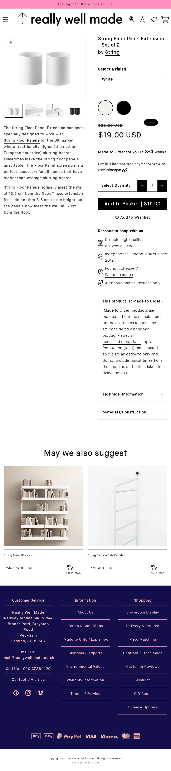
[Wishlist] (153, 19)
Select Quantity (116, 185)
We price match (119, 274)
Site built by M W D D (85, 762)
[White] (105, 107)
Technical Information (123, 394)
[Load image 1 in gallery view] (14, 110)
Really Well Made (83, 758)
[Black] (123, 107)
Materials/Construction (124, 412)
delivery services (120, 245)
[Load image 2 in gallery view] (34, 110)
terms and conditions (122, 341)
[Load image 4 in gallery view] (75, 110)
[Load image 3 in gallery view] (54, 110)
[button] (5, 19)
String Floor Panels (22, 140)
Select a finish (112, 69)
